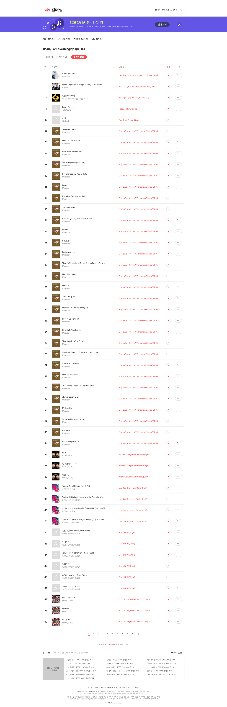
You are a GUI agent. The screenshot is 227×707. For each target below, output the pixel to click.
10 (132, 634)
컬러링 (58, 10)
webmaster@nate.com (150, 699)
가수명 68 (63, 57)
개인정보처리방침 (106, 688)
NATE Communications (114, 703)
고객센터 (136, 688)
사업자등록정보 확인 (153, 697)
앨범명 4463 (79, 57)
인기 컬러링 (48, 39)
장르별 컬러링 (81, 39)
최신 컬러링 (64, 39)
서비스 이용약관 (93, 688)
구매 (178, 75)
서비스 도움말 (176, 652)
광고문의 (129, 688)
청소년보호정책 (119, 688)
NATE (46, 9)
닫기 (179, 24)
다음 (137, 633)
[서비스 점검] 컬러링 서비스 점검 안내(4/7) (71, 652)
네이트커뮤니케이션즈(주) (85, 691)
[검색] (181, 9)
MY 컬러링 (97, 39)
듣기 (168, 75)
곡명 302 (49, 57)
